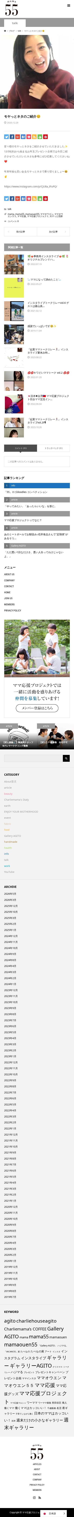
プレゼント (29, 1372)
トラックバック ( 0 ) (53, 448)
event (7, 817)
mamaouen (58, 1337)
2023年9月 (10, 1008)
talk (15, 23)
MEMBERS (9, 604)
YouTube (9, 872)
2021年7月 (10, 1164)
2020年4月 (10, 1242)
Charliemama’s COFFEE (25, 1329)
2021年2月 (10, 1194)
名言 (59, 1408)
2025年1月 (10, 930)
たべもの (25, 1351)
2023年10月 (11, 1002)
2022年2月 (10, 1122)
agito (10, 1321)
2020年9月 (10, 1224)
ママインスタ (29, 1378)
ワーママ (32, 1402)
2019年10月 (11, 1278)
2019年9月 (10, 1285)
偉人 (64, 1402)
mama (11, 214)
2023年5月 (10, 1032)
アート (48, 1351)
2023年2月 (10, 1050)
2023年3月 (10, 1044)
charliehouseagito (36, 1321)
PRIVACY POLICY (12, 610)
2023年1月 (10, 1056)
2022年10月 (11, 1074)
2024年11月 (11, 942)
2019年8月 (10, 1291)
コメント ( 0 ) (20, 448)
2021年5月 (10, 1176)
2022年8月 (10, 1086)
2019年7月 (10, 1297)
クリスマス (58, 1367)
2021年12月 (11, 1134)
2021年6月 (10, 1170)
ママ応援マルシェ (18, 1402)
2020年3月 (10, 1249)
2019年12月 (11, 1266)
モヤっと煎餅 (56, 216)
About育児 (10, 781)
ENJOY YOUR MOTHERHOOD (21, 811)
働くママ (9, 1408)
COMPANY (9, 580)
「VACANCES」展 (12, 1351)
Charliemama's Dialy (16, 799)
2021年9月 (10, 1152)
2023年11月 (11, 996)
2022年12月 (11, 1062)
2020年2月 (10, 1254)
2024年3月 (10, 972)
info (6, 853)
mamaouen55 (32, 214)
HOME (7, 592)
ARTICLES (37, 1464)
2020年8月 (10, 1230)
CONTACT (9, 586)
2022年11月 (11, 1068)
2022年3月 (10, 1116)
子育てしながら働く (24, 1413)
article (8, 787)
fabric (7, 824)
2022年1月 (10, 1128)
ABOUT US (9, 574)
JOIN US (8, 598)
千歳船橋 (51, 1408)
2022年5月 (10, 1104)
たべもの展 (37, 1351)
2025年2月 (10, 924)
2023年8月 (10, 1014)
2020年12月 (11, 1206)
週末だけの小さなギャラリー (39, 1420)
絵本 (14, 1420)
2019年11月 (11, 1273)
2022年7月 (10, 1092)
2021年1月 (10, 1200)
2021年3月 (10, 1188)
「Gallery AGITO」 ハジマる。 (53, 1345)
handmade (10, 841)
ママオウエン (46, 214)
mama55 (19, 214)
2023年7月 (10, 1020)
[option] (18, 736)
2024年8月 (10, 960)
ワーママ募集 (44, 1402)
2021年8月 (10, 1158)
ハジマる (17, 1372)
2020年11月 (11, 1212)
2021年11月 (11, 1140)
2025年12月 (11, 906)
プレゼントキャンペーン (50, 1372)
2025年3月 (10, 918)
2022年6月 (10, 1098)
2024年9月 (10, 954)
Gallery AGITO (12, 836)
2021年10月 (11, 1146)
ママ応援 (21, 216)
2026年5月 (10, 893)
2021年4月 (10, 1182)
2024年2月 (10, 978)
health (8, 848)
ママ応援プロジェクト (38, 216)
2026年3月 (10, 899)
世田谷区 (56, 1402)
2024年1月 (10, 984)
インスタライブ (33, 1358)
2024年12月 (11, 936)
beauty (8, 793)
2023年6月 (10, 1026)
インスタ (56, 1351)
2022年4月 (10, 1110)
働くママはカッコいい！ (31, 1408)
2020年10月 (11, 1218)
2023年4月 (10, 1038)
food (7, 829)
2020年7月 (10, 1236)
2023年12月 (11, 990)
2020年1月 (10, 1261)
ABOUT (37, 1469)
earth (7, 805)
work (7, 866)
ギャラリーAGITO (31, 1365)
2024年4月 (10, 966)
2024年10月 (11, 948)
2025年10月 (11, 911)
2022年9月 (10, 1080)
